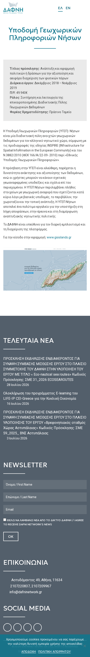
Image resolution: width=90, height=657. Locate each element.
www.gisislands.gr (59, 237)
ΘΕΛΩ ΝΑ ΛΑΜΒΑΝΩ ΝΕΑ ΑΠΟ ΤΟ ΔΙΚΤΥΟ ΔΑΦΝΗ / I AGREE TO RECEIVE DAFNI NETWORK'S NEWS (43, 522)
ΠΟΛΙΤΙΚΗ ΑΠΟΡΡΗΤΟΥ (54, 651)
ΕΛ (60, 8)
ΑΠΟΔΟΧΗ (28, 651)
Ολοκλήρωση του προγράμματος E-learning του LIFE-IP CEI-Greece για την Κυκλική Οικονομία (40, 396)
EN (68, 8)
